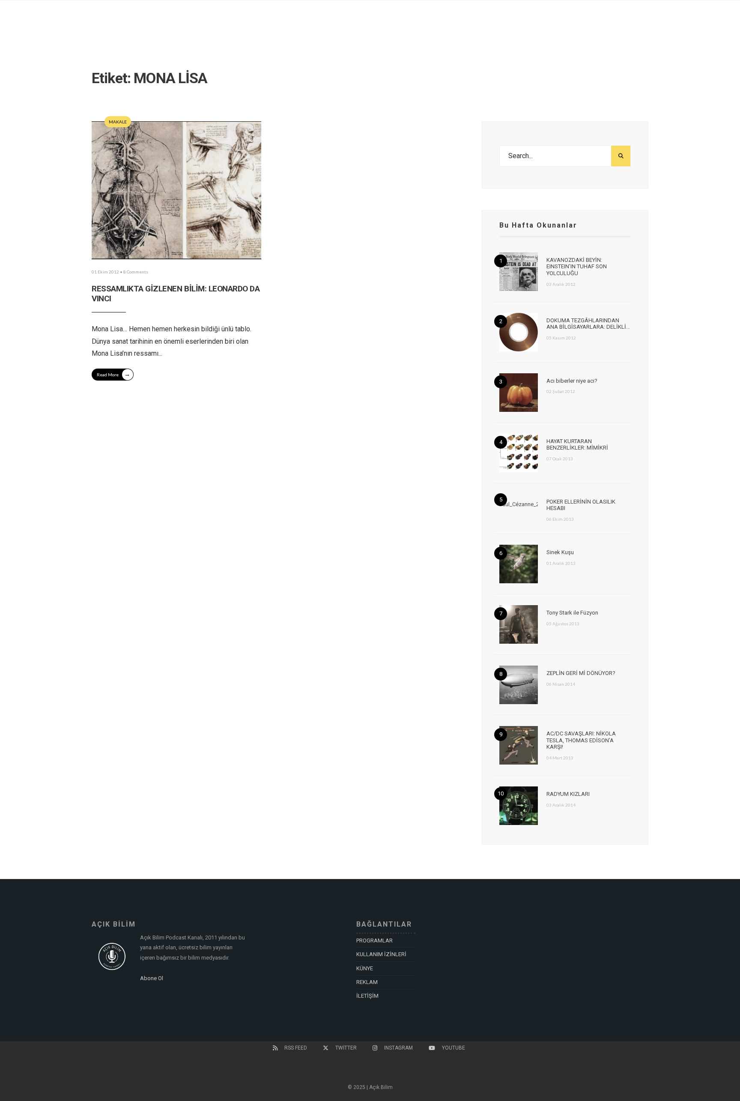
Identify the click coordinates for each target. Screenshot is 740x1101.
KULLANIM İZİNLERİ (381, 954)
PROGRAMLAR (374, 940)
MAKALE (118, 121)
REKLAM (367, 982)
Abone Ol (151, 978)
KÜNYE (364, 968)
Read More (113, 374)
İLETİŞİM (367, 996)
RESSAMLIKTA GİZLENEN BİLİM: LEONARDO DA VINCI (176, 293)
